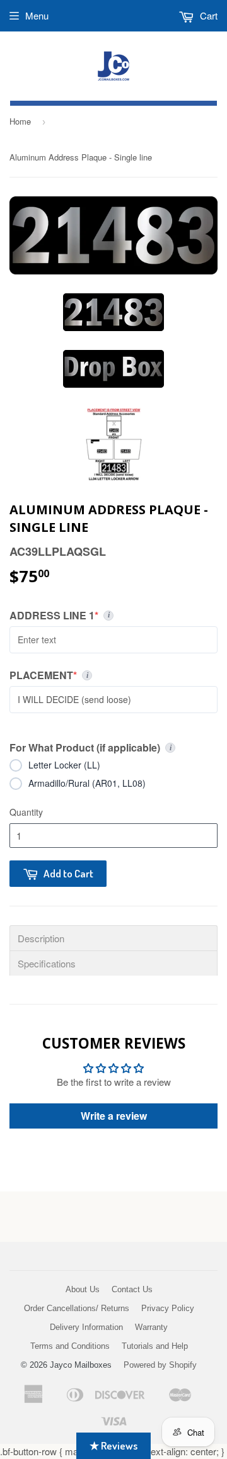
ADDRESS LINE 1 (104, 615)
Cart (207, 15)
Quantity (26, 812)
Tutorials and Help (155, 1346)
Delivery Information (86, 1327)
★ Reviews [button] (113, 1445)
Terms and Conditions (70, 1346)
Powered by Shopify (160, 1365)
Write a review (114, 1115)
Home (20, 121)
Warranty (151, 1327)
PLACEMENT (113, 675)
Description (41, 938)
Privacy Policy (167, 1308)
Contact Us (132, 1289)
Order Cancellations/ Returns (76, 1308)
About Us (83, 1289)
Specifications (47, 963)
